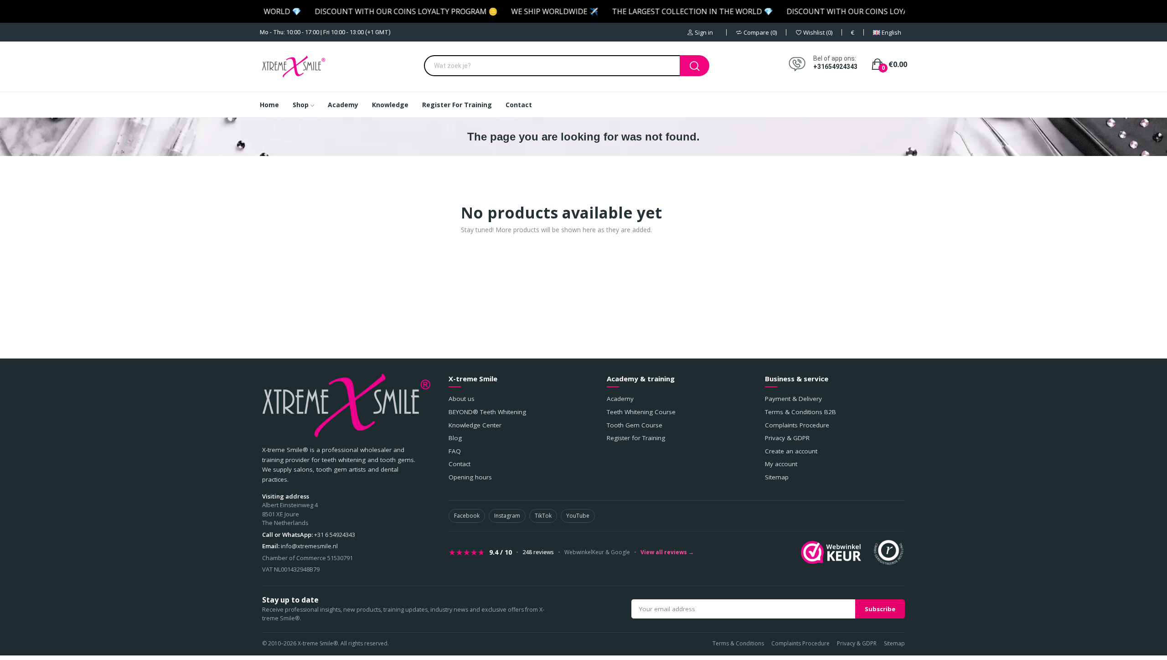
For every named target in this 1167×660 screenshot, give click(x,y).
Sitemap (777, 477)
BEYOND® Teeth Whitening (487, 412)
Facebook (467, 516)
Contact (459, 464)
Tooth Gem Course (634, 425)
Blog (455, 438)
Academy (620, 399)
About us (462, 399)
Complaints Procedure (797, 425)
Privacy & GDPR (787, 438)
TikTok (543, 516)
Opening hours (470, 477)
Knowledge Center (475, 425)
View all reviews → (667, 552)
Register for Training (636, 438)
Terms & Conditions (738, 643)
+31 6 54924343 (334, 534)
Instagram (507, 516)
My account (781, 464)
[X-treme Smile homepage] (346, 405)
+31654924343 (835, 66)
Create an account (791, 451)
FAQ (455, 451)
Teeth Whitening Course (641, 412)
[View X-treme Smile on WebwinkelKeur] (831, 552)
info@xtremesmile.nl (309, 546)
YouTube (577, 516)
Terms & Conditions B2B (800, 412)
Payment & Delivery (793, 399)
